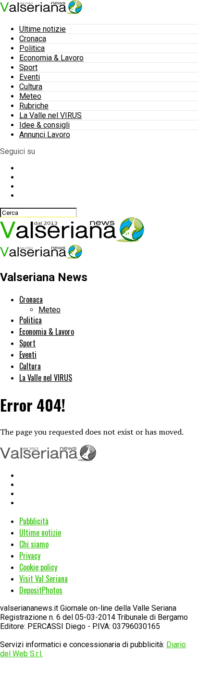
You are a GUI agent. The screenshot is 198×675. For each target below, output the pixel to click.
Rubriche (34, 105)
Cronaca (32, 38)
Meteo (30, 96)
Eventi (29, 77)
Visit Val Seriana (43, 578)
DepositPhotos (40, 590)
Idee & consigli (44, 125)
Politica (32, 48)
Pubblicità (34, 521)
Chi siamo (34, 544)
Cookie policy (38, 567)
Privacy (29, 555)
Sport (28, 67)
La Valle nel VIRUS (50, 115)
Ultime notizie (42, 29)
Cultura (30, 86)
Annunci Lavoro (44, 134)
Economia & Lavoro (51, 57)
